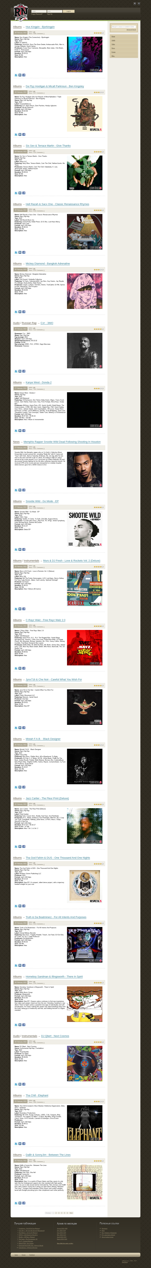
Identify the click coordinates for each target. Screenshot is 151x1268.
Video (113, 44)
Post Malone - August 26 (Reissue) (28, 1232)
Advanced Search (131, 29)
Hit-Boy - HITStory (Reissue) (27, 1237)
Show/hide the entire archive (65, 1243)
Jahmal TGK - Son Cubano (26, 1243)
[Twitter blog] (139, 4)
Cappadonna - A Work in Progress (28, 1247)
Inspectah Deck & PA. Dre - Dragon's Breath (31, 1245)
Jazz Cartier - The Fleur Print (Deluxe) (47, 798)
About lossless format (107, 1237)
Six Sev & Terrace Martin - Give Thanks (48, 145)
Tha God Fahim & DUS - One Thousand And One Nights (58, 857)
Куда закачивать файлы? (108, 1235)
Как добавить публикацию (109, 1232)
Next (71, 1213)
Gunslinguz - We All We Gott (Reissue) (29, 1228)
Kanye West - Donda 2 (39, 382)
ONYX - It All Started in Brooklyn (28, 1235)
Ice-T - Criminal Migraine (26, 1241)
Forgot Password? (37, 14)
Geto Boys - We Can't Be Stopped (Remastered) (32, 1230)
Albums (17, 26)
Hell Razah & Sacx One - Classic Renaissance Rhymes (57, 204)
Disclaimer (104, 1228)
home (16, 1254)
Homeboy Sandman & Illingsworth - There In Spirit (54, 976)
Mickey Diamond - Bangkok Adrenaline (48, 263)
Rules (103, 1230)
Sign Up (49, 14)
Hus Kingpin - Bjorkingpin (40, 26)
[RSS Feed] (135, 4)
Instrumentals (31, 560)
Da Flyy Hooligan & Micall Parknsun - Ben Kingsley (55, 86)
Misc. (113, 56)
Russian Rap (29, 322)
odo (34, 32)
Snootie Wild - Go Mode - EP (42, 501)
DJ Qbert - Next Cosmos (55, 1035)
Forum (113, 52)
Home (113, 36)
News (16, 441)
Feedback (32, 1254)
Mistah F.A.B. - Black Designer (43, 738)
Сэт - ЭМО (47, 322)
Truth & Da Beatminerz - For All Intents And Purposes (56, 917)
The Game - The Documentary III (28, 1239)
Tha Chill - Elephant (37, 1095)
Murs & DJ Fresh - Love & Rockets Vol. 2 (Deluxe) (71, 560)
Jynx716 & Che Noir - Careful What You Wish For (54, 679)
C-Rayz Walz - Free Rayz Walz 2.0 (45, 620)
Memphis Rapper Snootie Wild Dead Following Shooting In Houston (62, 441)
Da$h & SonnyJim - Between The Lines (48, 1154)
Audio (16, 322)
